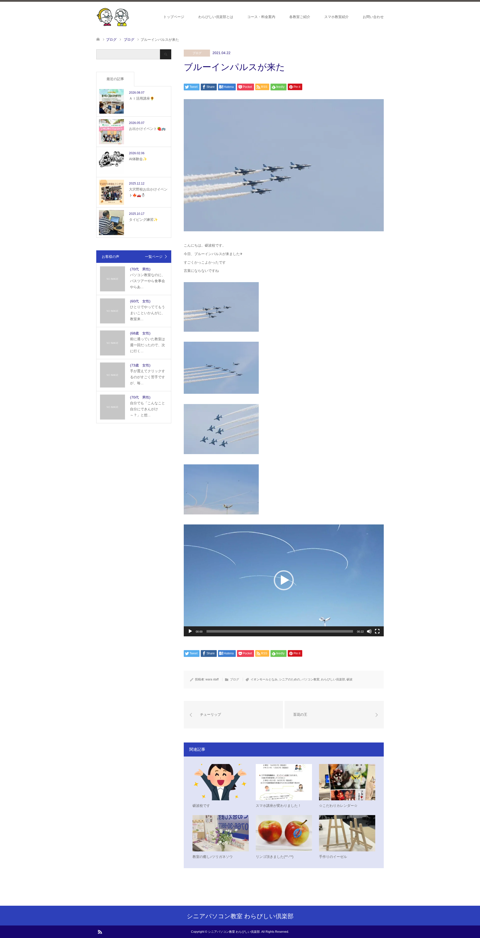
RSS (100, 931)
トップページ (173, 17)
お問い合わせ (373, 17)
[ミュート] (369, 631)
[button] (284, 580)
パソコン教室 (311, 679)
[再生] (190, 631)
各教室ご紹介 (299, 17)
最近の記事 (115, 79)
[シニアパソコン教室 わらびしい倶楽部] (113, 17)
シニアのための (289, 679)
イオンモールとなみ (264, 679)
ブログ (197, 53)
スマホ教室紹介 (336, 17)
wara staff (212, 679)
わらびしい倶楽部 (333, 679)
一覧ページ (153, 256)
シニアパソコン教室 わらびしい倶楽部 (240, 916)
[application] (284, 580)
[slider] (279, 631)
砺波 (349, 679)
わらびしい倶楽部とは (215, 17)
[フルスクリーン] (377, 631)
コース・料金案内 (261, 17)
